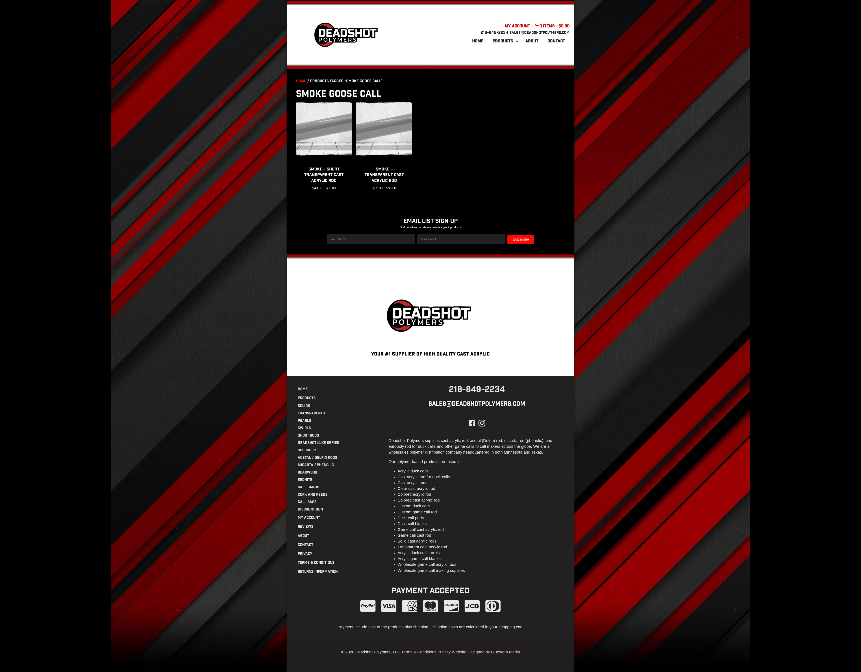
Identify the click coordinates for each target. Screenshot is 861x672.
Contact (556, 41)
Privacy (305, 554)
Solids (304, 406)
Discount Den (310, 509)
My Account (517, 26)
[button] (517, 41)
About (531, 41)
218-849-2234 (494, 33)
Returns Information (318, 572)
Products (503, 41)
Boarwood (307, 472)
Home (477, 41)
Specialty (307, 450)
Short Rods (308, 435)
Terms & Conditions (316, 563)
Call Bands (308, 487)
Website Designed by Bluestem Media (486, 652)
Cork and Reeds (313, 495)
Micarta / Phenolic (316, 465)
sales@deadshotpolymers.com (539, 33)
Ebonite (305, 480)
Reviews (305, 527)
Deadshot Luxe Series (318, 443)
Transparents (311, 413)
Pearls (304, 421)
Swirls (304, 428)
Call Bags (307, 502)
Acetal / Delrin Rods (317, 458)
